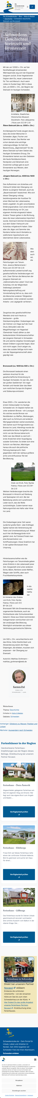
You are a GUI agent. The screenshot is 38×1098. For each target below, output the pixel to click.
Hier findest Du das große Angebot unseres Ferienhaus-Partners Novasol (18, 1005)
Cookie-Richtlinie (9, 1095)
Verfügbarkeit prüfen (19, 812)
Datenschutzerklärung (21, 1095)
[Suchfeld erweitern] (32, 7)
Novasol (8, 987)
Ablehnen (19, 1085)
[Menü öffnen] (27, 7)
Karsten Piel (9, 51)
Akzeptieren (19, 1080)
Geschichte (14, 710)
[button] (35, 1059)
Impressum (30, 1095)
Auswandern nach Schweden (20, 730)
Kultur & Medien (17, 713)
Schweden (15, 717)
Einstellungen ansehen (19, 1090)
